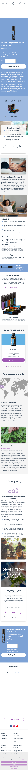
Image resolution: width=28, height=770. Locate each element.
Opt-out (14, 764)
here (23, 759)
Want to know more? (14, 766)
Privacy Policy (14, 768)
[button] (6, 366)
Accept (14, 762)
